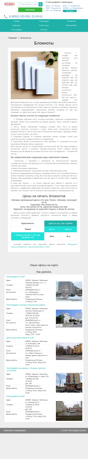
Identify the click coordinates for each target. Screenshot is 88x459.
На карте (69, 11)
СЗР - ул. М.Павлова (53, 10)
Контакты (44, 30)
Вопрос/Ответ (71, 25)
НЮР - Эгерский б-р (53, 8)
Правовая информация (15, 430)
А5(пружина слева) (42, 247)
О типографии (16, 30)
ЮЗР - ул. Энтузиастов (71, 6)
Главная (16, 21)
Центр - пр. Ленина (53, 6)
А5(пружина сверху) (26, 247)
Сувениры (16, 25)
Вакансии (30, 10)
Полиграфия (44, 21)
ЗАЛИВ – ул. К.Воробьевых (73, 8)
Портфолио (71, 21)
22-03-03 (37, 16)
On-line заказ (44, 25)
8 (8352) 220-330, (20, 16)
